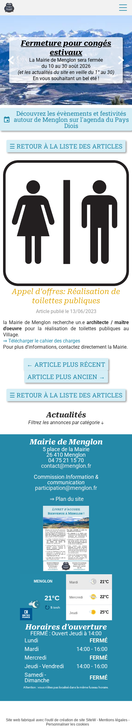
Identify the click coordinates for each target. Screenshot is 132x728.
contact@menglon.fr (66, 466)
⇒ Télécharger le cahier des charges (41, 341)
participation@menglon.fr (66, 488)
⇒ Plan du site (66, 499)
